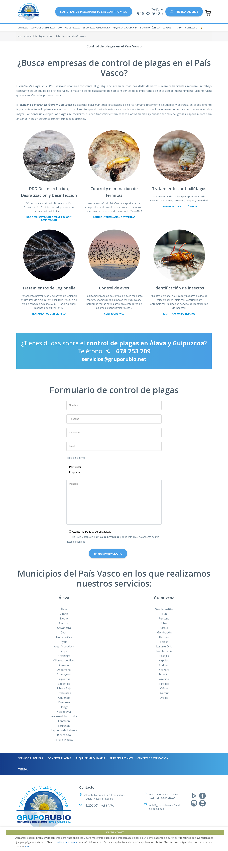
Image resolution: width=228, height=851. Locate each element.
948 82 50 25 (150, 13)
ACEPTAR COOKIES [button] (115, 832)
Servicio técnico (150, 27)
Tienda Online (186, 11)
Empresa (23, 27)
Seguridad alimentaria (96, 27)
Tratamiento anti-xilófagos (179, 206)
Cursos (167, 27)
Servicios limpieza (30, 758)
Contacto (191, 27)
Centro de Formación (152, 758)
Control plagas (59, 758)
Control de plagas (69, 27)
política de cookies (66, 842)
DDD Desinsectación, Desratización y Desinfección (48, 219)
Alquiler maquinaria (125, 27)
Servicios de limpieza (43, 27)
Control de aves (114, 313)
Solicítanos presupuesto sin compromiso (93, 11)
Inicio (19, 36)
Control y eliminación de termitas (114, 217)
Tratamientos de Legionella (49, 313)
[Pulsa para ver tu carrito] (208, 13)
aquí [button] (27, 846)
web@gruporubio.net (161, 805)
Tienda (178, 27)
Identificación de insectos (179, 313)
